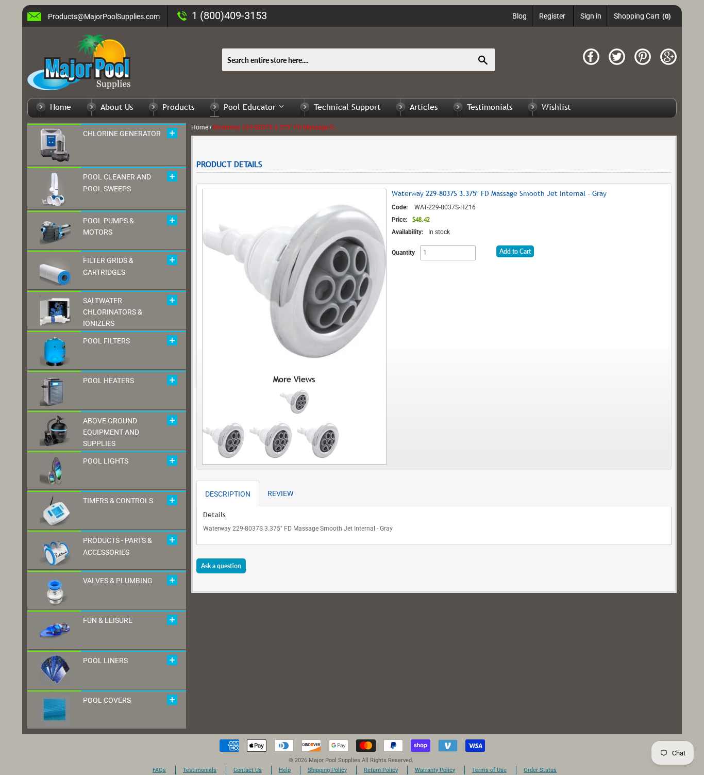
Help (285, 770)
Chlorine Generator (122, 133)
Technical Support (347, 106)
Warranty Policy (435, 770)
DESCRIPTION (227, 494)
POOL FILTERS (106, 341)
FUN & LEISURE (107, 620)
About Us (116, 106)
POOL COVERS (107, 700)
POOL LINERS (105, 660)
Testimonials (489, 106)
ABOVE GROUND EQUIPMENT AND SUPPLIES (111, 432)
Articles (424, 106)
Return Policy (381, 770)
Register (552, 16)
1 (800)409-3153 (229, 15)
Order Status (540, 770)
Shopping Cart (642, 16)
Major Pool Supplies (334, 760)
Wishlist (556, 106)
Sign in (590, 16)
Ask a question (221, 566)
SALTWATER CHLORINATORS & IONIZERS (112, 312)
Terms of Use (489, 770)
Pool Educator (251, 106)
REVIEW (280, 493)
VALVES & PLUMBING (118, 580)
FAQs (159, 770)
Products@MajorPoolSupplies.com (104, 16)
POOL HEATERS (108, 380)
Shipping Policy (327, 770)
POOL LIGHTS (105, 461)
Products (178, 106)
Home (60, 106)
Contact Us (247, 770)
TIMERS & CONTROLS (118, 501)
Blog (519, 16)
